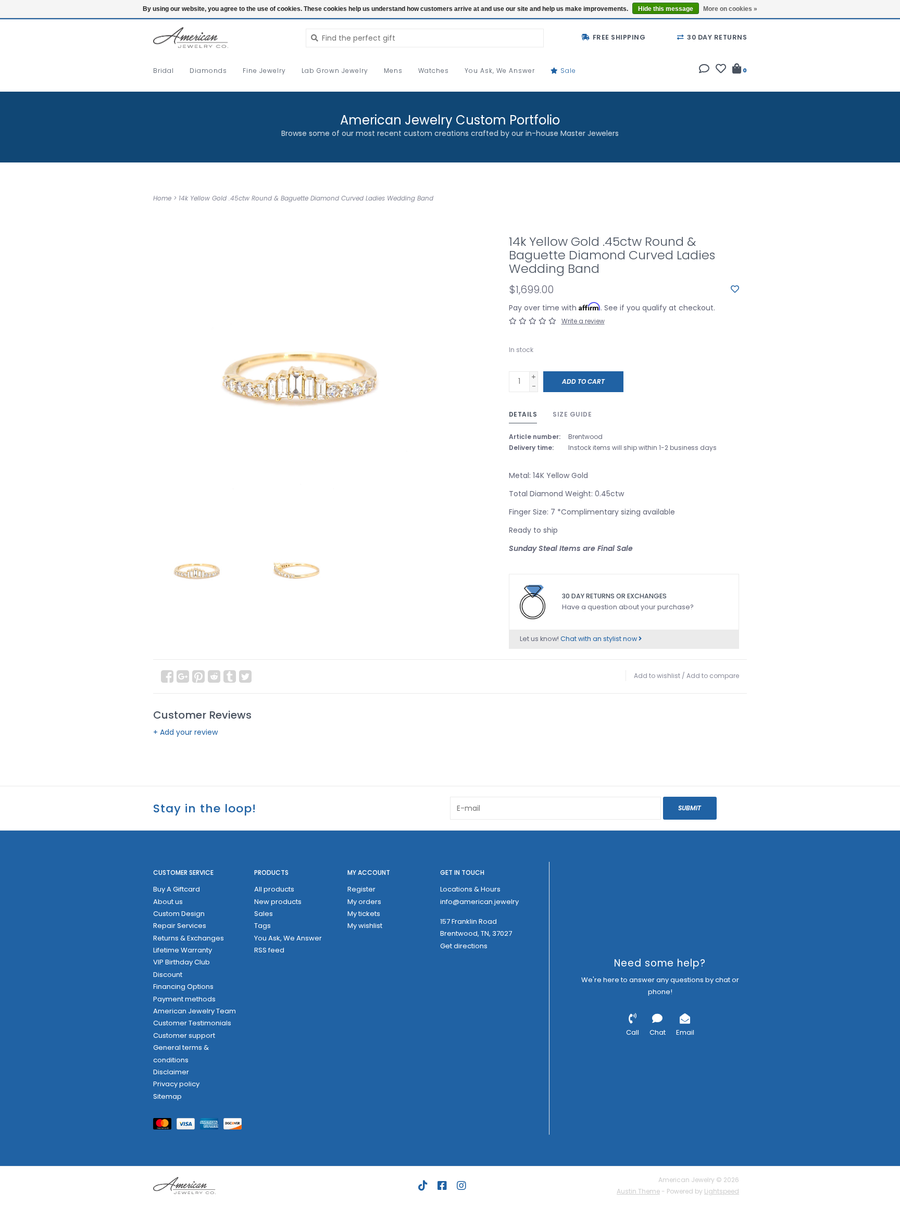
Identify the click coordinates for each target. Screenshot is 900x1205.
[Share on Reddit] (214, 676)
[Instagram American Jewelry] (461, 1186)
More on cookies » (730, 8)
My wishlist (364, 926)
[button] (704, 70)
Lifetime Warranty (182, 950)
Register (361, 889)
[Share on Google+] (183, 676)
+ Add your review (185, 732)
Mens (393, 70)
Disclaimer (171, 1072)
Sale (567, 70)
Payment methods (184, 999)
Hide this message (665, 8)
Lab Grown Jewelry (335, 70)
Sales (263, 914)
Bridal (163, 70)
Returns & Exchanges (188, 938)
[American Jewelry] (221, 37)
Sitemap (167, 1096)
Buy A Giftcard (176, 889)
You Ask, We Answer (500, 70)
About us (168, 902)
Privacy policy (176, 1084)
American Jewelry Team (194, 1011)
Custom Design (179, 914)
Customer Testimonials (192, 1023)
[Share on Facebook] (167, 676)
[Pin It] (198, 676)
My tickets (363, 914)
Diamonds (208, 70)
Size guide (572, 414)
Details (523, 414)
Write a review (583, 321)
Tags (262, 926)
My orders (364, 902)
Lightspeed (721, 1191)
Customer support (184, 1035)
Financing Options (183, 986)
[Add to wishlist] (735, 289)
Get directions (464, 946)
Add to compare (712, 675)
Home (162, 198)
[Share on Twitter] (245, 676)
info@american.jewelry (479, 902)
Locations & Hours (470, 889)
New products (278, 902)
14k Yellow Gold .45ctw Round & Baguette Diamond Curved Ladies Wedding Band (306, 198)
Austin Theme (638, 1191)
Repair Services (179, 926)
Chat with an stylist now (599, 638)
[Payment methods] (165, 1126)
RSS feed (269, 950)
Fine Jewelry (264, 70)
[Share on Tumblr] (229, 676)
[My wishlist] (721, 70)
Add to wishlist (657, 675)
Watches (433, 70)
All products (274, 889)
